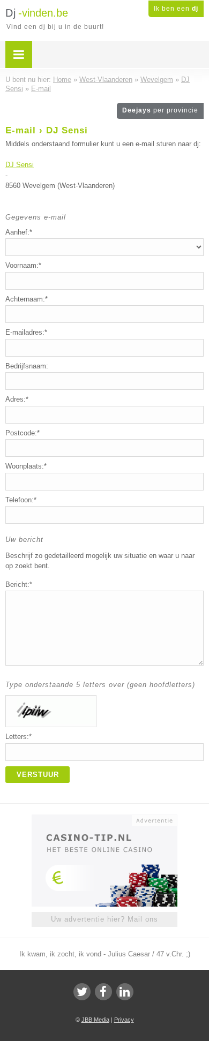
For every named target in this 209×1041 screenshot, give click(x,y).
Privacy (124, 1019)
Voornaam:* (23, 265)
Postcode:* (22, 433)
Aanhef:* (18, 232)
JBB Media (95, 1019)
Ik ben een (176, 8)
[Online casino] (104, 819)
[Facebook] (103, 991)
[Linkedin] (124, 991)
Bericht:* (18, 584)
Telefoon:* (20, 500)
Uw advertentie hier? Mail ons (104, 919)
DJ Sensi (19, 165)
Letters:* (18, 737)
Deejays (160, 110)
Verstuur (38, 775)
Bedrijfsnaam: (26, 366)
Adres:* (16, 399)
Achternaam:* (26, 299)
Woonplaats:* (26, 466)
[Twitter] (82, 991)
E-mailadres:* (26, 332)
